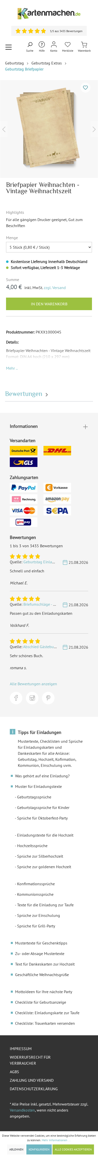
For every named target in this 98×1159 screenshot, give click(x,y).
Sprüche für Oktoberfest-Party (42, 818)
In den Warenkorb (49, 303)
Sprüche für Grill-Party (36, 925)
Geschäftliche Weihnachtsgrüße (42, 974)
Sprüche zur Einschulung (38, 915)
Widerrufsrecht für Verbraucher (30, 1060)
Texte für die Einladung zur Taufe (45, 904)
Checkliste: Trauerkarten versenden (45, 1023)
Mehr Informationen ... (56, 1140)
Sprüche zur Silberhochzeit (40, 856)
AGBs (14, 1071)
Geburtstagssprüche (34, 796)
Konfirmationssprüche (36, 883)
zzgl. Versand (55, 287)
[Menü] (9, 47)
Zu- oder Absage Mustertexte (39, 953)
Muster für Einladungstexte (38, 786)
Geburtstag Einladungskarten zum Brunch (59, 561)
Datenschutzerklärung (34, 1088)
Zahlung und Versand (32, 1080)
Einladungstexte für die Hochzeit (45, 835)
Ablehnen (16, 1149)
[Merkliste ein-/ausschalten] (85, 88)
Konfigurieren (39, 1149)
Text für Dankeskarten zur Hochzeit (45, 964)
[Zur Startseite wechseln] (49, 13)
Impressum (21, 1048)
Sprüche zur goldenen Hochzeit (44, 866)
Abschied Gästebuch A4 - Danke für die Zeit (59, 646)
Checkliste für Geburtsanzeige (40, 1002)
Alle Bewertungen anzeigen (33, 683)
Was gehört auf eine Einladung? (42, 775)
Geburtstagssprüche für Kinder (43, 807)
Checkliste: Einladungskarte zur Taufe (47, 1012)
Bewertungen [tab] (24, 393)
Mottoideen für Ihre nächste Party (43, 991)
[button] (12, 368)
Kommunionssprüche (35, 894)
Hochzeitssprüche (32, 845)
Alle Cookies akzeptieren (73, 1149)
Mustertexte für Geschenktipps (41, 942)
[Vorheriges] (4, 129)
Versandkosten (22, 1110)
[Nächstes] (94, 129)
